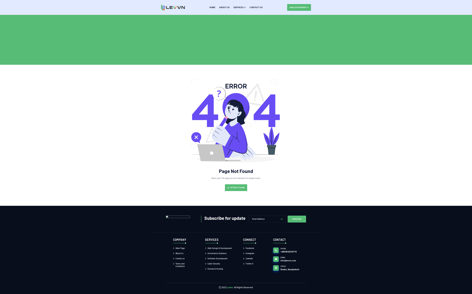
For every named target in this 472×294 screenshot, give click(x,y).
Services (238, 7)
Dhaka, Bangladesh (289, 269)
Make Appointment (298, 7)
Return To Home (237, 188)
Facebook (250, 248)
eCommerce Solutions (217, 253)
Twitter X (249, 264)
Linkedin (249, 258)
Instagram (250, 253)
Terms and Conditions (180, 265)
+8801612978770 (288, 251)
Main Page (180, 248)
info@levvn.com (288, 260)
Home (212, 7)
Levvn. (230, 287)
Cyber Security (213, 264)
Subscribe (296, 219)
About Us (224, 7)
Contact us (256, 7)
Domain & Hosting (215, 269)
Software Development (217, 258)
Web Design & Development (219, 248)
